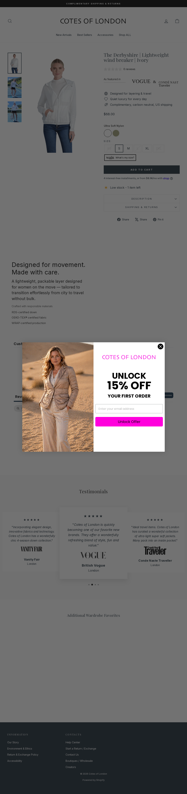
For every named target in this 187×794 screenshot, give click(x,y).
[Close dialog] (160, 346)
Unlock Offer (129, 421)
